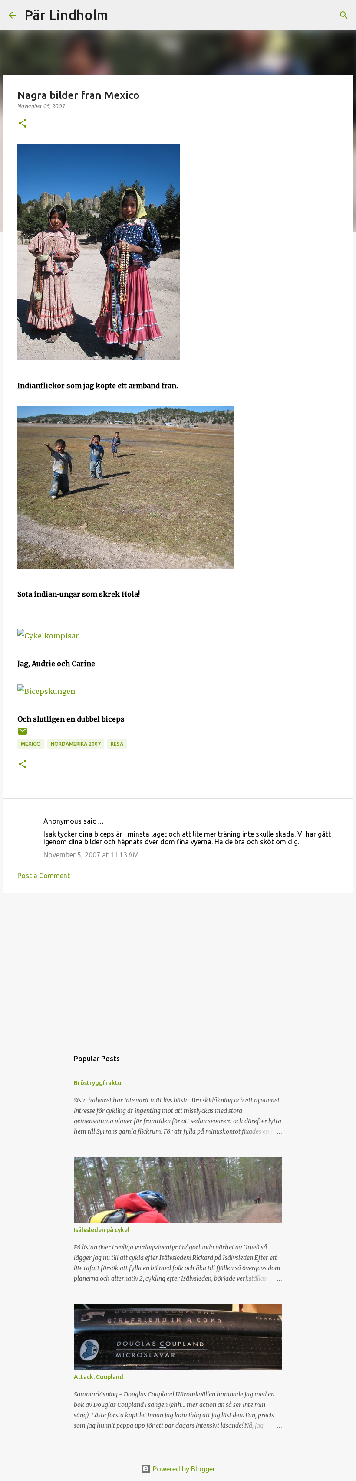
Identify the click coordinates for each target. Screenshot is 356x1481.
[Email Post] (22, 734)
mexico (31, 744)
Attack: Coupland (98, 1376)
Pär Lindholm (66, 15)
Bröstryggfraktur (99, 1082)
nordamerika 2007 (76, 744)
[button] (22, 124)
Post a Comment (43, 875)
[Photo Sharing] (98, 357)
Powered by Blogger (183, 1469)
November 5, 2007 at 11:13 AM (91, 855)
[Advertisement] (178, 967)
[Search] (120, 15)
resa (117, 744)
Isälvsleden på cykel (101, 1229)
